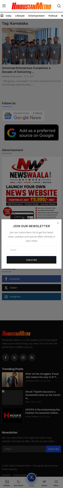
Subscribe (31, 259)
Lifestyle (20, 15)
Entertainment (36, 15)
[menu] (4, 6)
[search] (59, 6)
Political (52, 15)
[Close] (58, 223)
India (8, 15)
